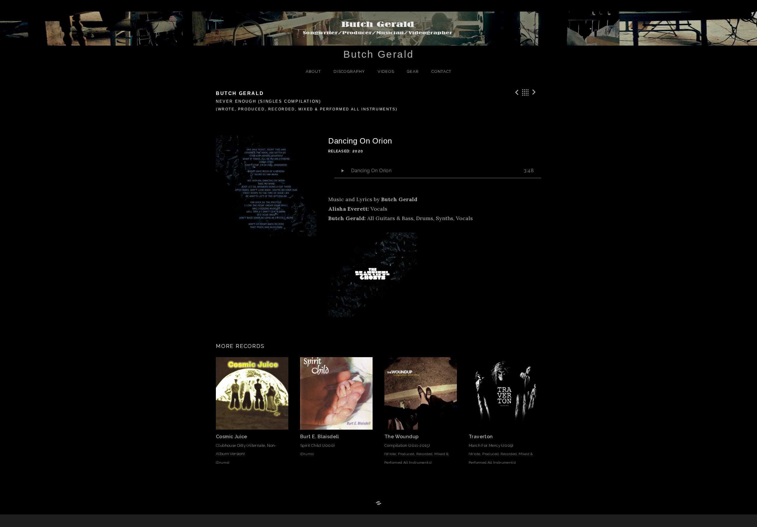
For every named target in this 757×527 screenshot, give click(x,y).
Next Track (535, 92)
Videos (386, 71)
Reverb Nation (378, 503)
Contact (441, 71)
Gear (413, 71)
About (313, 71)
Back (525, 92)
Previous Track (516, 92)
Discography (349, 71)
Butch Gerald (378, 54)
